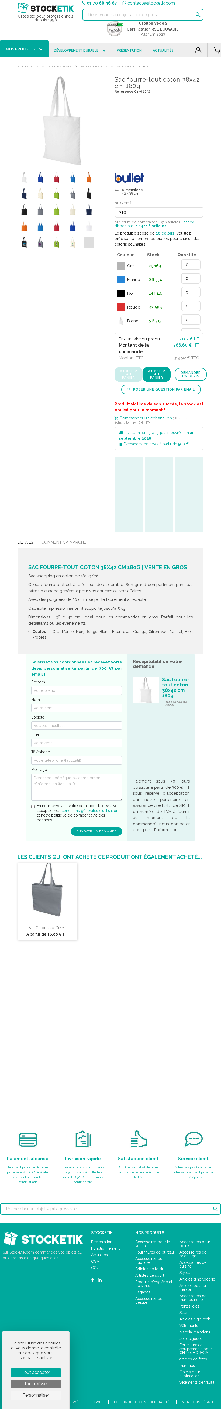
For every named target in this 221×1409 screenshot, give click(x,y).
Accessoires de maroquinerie (192, 1298)
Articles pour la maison (192, 1287)
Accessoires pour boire (194, 1244)
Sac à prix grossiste (56, 66)
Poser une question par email (163, 389)
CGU (95, 1268)
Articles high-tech (194, 1319)
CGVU (97, 1402)
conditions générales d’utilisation (89, 810)
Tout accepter (36, 1372)
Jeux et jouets (191, 1338)
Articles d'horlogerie (197, 1279)
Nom (35, 700)
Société (37, 717)
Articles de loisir (149, 1269)
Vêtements (188, 1325)
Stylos (184, 1273)
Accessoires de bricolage (192, 1254)
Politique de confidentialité (142, 1402)
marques (187, 1365)
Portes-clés (189, 1306)
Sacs (183, 1313)
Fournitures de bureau (154, 1252)
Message (39, 769)
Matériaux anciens (194, 1332)
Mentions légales (199, 1402)
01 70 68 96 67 (102, 3)
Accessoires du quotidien (148, 1260)
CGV (95, 1261)
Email (36, 734)
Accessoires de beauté (148, 1300)
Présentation (101, 1242)
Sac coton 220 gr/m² (47, 928)
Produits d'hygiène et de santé (153, 1284)
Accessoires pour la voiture (152, 1244)
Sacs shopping (91, 66)
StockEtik (25, 66)
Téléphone (40, 752)
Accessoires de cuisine (192, 1264)
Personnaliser (36, 1395)
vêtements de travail (196, 1382)
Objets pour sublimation (189, 1374)
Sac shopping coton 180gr (130, 66)
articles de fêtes (193, 1359)
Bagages (142, 1292)
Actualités (99, 1255)
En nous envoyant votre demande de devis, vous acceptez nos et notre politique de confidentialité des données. (79, 813)
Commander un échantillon (145, 418)
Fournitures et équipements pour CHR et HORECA (195, 1348)
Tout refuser (36, 1383)
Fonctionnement (105, 1248)
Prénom (38, 682)
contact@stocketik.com (151, 3)
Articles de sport (149, 1275)
